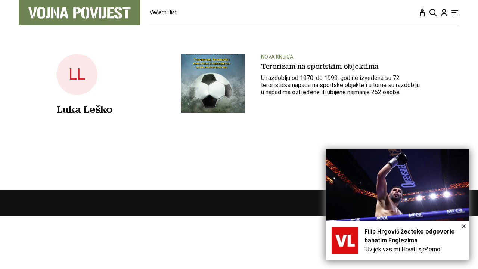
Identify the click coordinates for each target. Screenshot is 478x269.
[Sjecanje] (422, 12)
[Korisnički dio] (444, 12)
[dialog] (397, 204)
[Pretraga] (433, 12)
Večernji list (163, 12)
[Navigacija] (454, 12)
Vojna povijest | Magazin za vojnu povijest (79, 12)
